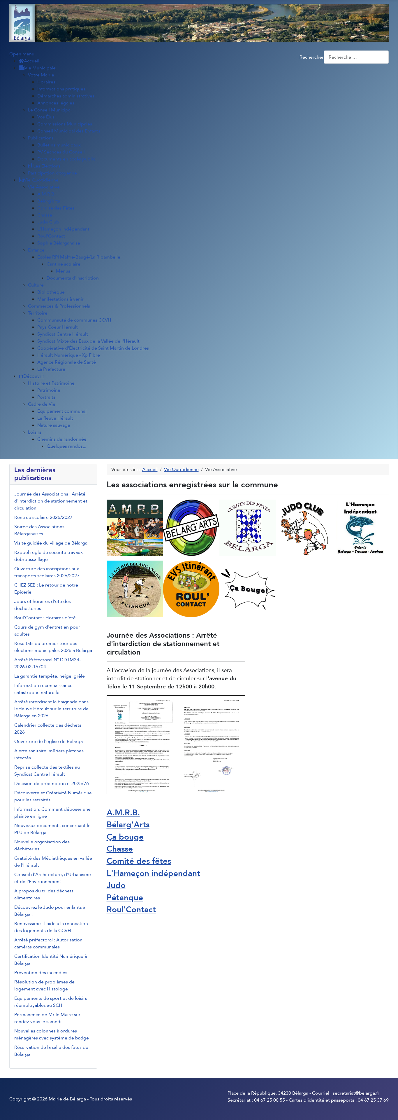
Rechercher (312, 57)
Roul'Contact (131, 909)
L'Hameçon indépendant (153, 873)
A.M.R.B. (123, 812)
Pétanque (125, 897)
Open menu (21, 54)
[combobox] (356, 57)
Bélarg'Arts (128, 824)
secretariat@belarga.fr (356, 1093)
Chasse (120, 848)
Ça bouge (125, 836)
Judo (116, 885)
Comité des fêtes (139, 861)
